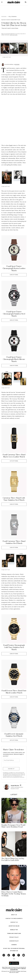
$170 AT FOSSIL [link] (14, 460)
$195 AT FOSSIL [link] (14, 274)
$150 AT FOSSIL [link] (14, 696)
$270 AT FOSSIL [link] (14, 740)
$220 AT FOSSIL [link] (14, 320)
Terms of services (19, 772)
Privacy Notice (20, 773)
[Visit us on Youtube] (23, 955)
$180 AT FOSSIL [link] (14, 653)
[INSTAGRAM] (20, 785)
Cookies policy (14, 941)
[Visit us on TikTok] (8, 955)
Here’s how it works (13, 34)
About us (14, 914)
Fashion (3, 16)
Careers (14, 944)
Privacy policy (14, 937)
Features (17, 64)
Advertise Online (14, 926)
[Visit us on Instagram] (4, 955)
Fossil (10, 145)
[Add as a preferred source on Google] (14, 963)
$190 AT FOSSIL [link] (14, 504)
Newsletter (14, 929)
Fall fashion (12, 16)
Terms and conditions (14, 933)
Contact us (14, 922)
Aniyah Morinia (9, 64)
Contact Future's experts (14, 918)
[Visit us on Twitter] (13, 955)
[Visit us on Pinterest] (18, 955)
